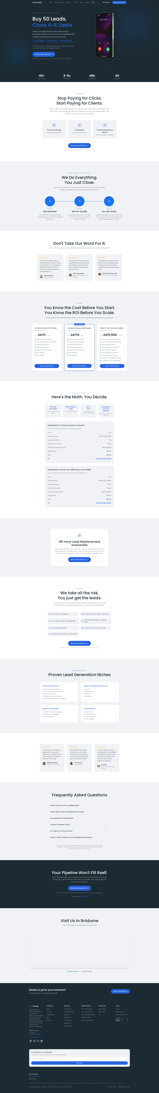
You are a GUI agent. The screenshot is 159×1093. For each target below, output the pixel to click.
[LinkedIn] (41, 1040)
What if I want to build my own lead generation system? (71, 837)
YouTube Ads (67, 1020)
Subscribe (79, 1063)
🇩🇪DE (127, 1019)
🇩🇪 (99, 2)
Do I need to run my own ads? (61, 831)
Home (50, 2)
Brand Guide (102, 1009)
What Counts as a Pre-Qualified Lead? (64, 805)
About (76, 2)
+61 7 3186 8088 (111, 1087)
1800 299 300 (106, 2)
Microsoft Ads (68, 1026)
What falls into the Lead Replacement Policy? (67, 812)
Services (68, 2)
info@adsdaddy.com (124, 1087)
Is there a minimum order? (60, 825)
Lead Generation (59, 2)
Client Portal (102, 1012)
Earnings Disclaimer (121, 1014)
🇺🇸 (96, 2)
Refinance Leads (86, 1017)
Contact (87, 2)
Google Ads (67, 1017)
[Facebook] (30, 1040)
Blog (81, 2)
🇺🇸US (122, 1019)
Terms (118, 1009)
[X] (37, 1040)
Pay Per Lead (67, 1009)
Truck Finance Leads (87, 1012)
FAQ (99, 1014)
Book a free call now (119, 2)
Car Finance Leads (86, 1009)
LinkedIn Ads (67, 1023)
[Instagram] (34, 1040)
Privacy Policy (120, 1012)
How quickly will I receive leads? (62, 818)
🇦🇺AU (117, 1019)
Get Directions (74, 971)
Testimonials (50, 1014)
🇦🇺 (93, 2)
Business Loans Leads (87, 1020)
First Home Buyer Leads (87, 1014)
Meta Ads (66, 1014)
